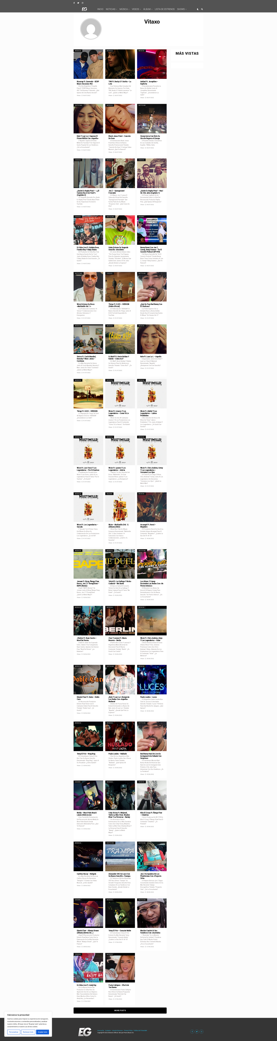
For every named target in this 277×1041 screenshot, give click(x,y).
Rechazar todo (28, 1032)
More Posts (120, 1010)
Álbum (147, 9)
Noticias (110, 9)
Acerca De (100, 1030)
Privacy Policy (128, 1030)
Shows (181, 9)
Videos (135, 9)
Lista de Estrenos (165, 9)
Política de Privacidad (140, 1030)
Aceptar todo (42, 1032)
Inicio (100, 9)
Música (124, 9)
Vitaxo (79, 95)
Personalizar (13, 1032)
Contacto (108, 1030)
